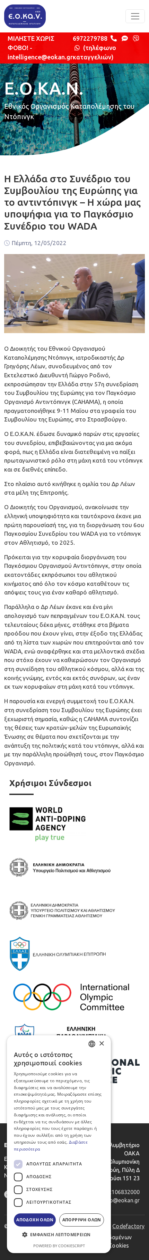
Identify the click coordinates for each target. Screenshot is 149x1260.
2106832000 (124, 1192)
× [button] (101, 1043)
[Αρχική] (25, 16)
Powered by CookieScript (59, 1245)
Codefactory (128, 1226)
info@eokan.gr (121, 1200)
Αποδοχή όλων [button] (34, 1220)
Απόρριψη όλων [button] (81, 1220)
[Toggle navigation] (135, 16)
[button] (59, 1234)
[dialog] (59, 1144)
